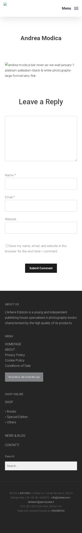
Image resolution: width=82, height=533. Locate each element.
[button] (70, 8)
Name (10, 175)
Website (11, 219)
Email (10, 197)
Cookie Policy (14, 360)
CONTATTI (12, 445)
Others (11, 422)
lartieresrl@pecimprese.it (41, 502)
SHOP (9, 402)
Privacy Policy (15, 355)
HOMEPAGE (13, 344)
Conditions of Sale (18, 366)
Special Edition (17, 417)
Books (11, 411)
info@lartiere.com (60, 497)
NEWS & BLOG (15, 436)
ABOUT (10, 349)
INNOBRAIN (58, 510)
